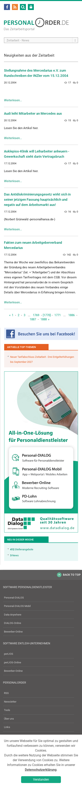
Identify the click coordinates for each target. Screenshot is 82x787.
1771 (58, 315)
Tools (7, 710)
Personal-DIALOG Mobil (17, 606)
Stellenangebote (21, 549)
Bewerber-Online (13, 631)
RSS (6, 693)
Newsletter (10, 701)
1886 (71, 315)
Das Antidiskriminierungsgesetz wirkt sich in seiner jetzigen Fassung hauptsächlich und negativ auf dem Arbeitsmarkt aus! (37, 199)
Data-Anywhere (12, 614)
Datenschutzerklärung (41, 770)
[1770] (47, 315)
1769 (36, 315)
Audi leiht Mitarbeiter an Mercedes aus (33, 113)
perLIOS (8, 653)
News (14, 555)
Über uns (9, 718)
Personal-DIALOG (14, 597)
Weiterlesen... (13, 100)
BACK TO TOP (72, 574)
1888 (44, 319)
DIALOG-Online (12, 623)
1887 (33, 319)
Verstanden (41, 779)
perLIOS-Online (12, 662)
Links (7, 727)
